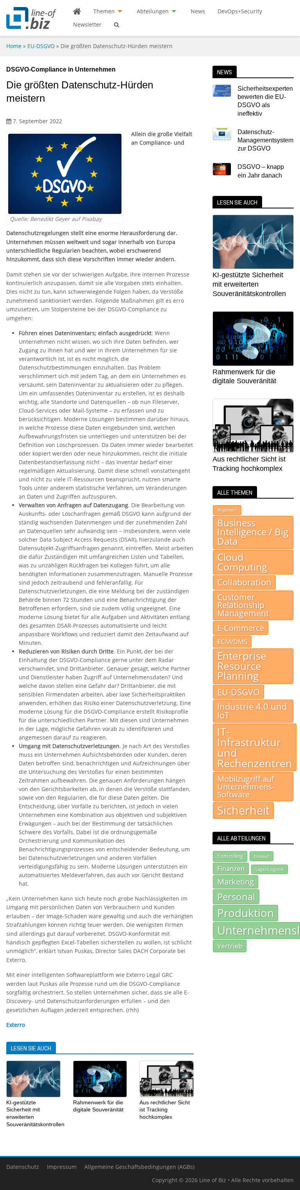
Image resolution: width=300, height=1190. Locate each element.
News (198, 11)
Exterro (15, 1024)
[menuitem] (77, 11)
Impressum (62, 1166)
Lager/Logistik (269, 869)
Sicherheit (243, 810)
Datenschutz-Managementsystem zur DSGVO (265, 140)
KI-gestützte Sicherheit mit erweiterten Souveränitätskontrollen (249, 284)
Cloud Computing (242, 562)
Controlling (230, 856)
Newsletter (87, 24)
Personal (236, 896)
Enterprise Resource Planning (241, 666)
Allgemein (227, 510)
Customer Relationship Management (243, 605)
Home (13, 46)
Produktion (245, 912)
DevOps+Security (240, 11)
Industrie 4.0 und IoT (252, 710)
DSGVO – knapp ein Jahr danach (261, 170)
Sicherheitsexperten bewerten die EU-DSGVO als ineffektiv (265, 101)
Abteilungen (153, 11)
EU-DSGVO (41, 46)
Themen (104, 11)
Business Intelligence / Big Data (252, 532)
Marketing (235, 881)
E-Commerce (240, 627)
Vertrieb (229, 945)
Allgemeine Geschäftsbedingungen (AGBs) (139, 1166)
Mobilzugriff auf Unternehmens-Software (245, 786)
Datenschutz (22, 1166)
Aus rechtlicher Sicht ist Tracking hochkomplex (164, 1109)
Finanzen (231, 868)
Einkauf (261, 856)
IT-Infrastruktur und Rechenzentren (254, 747)
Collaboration (244, 582)
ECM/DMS (232, 641)
